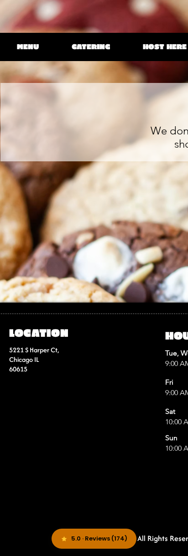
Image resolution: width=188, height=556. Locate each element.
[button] (29, 46)
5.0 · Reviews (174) (99, 538)
